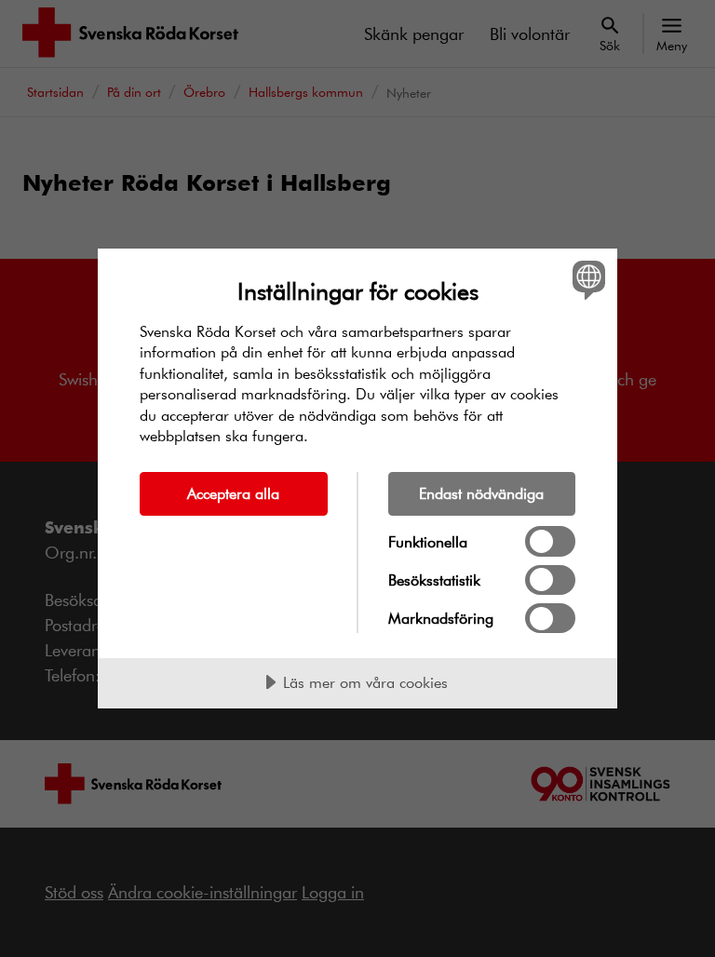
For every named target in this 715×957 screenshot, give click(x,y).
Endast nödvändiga (481, 493)
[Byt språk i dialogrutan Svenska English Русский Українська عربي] (586, 280)
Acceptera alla (233, 493)
